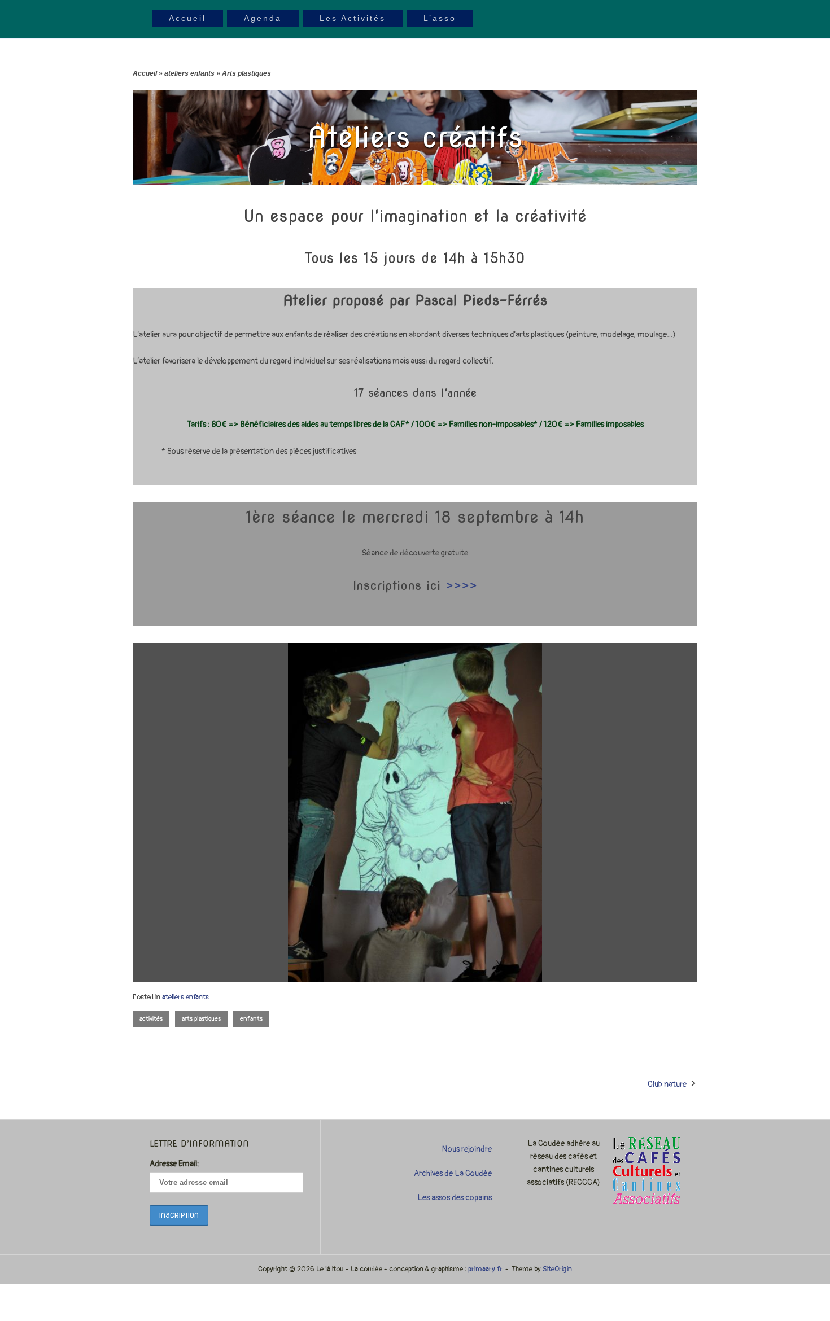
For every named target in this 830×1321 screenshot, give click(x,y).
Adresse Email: (174, 1164)
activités (151, 1018)
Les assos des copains (454, 1197)
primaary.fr (485, 1269)
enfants (251, 1018)
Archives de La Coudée (452, 1173)
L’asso (439, 18)
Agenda (263, 18)
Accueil (187, 18)
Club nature (667, 1084)
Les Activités (353, 18)
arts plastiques (201, 1018)
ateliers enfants (189, 73)
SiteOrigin (557, 1269)
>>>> (461, 585)
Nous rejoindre (466, 1149)
